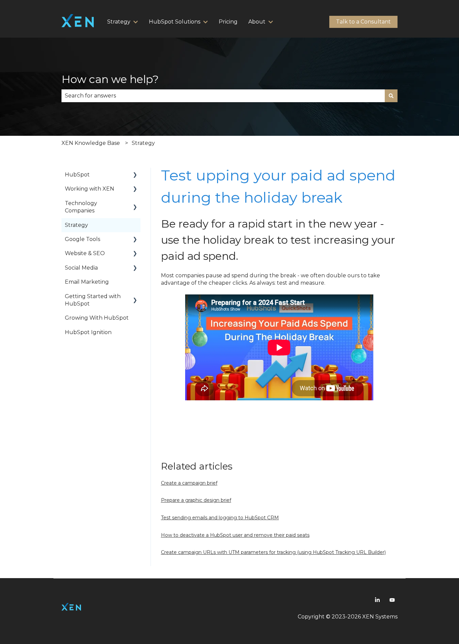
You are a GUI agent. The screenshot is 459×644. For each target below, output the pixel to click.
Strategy (143, 143)
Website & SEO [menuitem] (85, 253)
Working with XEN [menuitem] (89, 189)
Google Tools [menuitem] (82, 239)
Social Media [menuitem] (81, 268)
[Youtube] (392, 600)
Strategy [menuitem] (76, 225)
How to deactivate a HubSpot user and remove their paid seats (235, 535)
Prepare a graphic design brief (196, 500)
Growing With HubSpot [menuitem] (97, 318)
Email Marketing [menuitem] (87, 282)
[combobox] (223, 95)
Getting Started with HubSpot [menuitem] (93, 300)
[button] (135, 175)
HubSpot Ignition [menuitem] (88, 332)
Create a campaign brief (189, 483)
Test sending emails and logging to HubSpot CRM (220, 518)
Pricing (228, 21)
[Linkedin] (377, 600)
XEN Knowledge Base (90, 143)
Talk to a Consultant (363, 21)
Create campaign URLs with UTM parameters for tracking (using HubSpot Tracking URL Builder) (273, 552)
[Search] (391, 95)
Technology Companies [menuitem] (81, 207)
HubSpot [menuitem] (77, 174)
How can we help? (110, 79)
